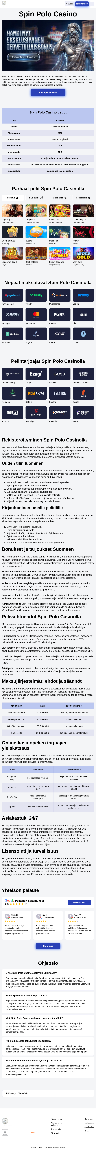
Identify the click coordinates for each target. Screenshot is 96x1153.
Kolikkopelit (81, 198)
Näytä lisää (48, 946)
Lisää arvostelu (79, 902)
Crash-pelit (58, 198)
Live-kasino (34, 198)
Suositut (11, 198)
